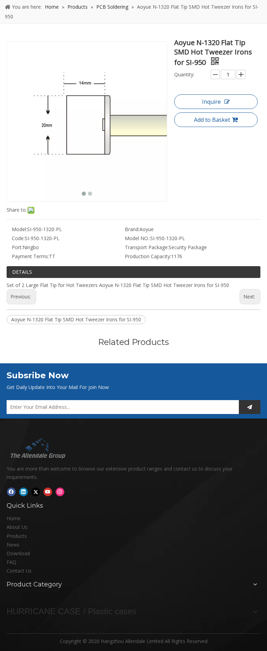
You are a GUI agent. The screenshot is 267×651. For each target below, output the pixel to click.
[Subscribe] (249, 407)
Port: (17, 247)
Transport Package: (147, 247)
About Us (17, 527)
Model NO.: (137, 238)
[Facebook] (11, 491)
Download (18, 553)
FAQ (11, 562)
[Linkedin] (23, 491)
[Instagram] (60, 491)
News (13, 544)
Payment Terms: (30, 256)
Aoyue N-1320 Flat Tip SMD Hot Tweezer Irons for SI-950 (76, 319)
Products (17, 536)
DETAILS (22, 272)
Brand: (132, 229)
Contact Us (19, 570)
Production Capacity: (148, 256)
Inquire (211, 101)
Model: (19, 229)
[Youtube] (47, 491)
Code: (18, 238)
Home (14, 518)
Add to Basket (212, 120)
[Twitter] (35, 491)
